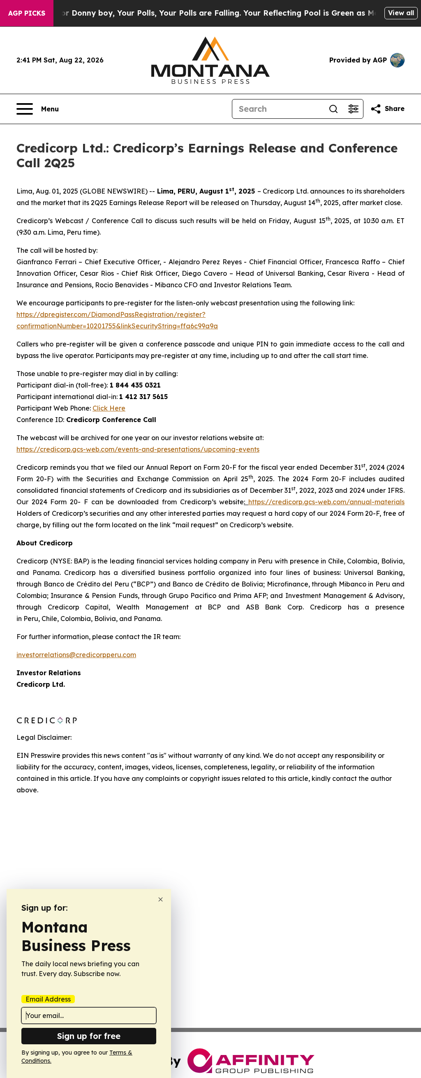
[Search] (333, 108)
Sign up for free (88, 1036)
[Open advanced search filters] (353, 108)
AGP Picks (26, 13)
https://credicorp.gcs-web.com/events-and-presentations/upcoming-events (137, 449)
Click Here (109, 408)
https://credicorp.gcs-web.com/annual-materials (326, 502)
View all (401, 13)
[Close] (160, 899)
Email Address (48, 999)
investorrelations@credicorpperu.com (76, 655)
